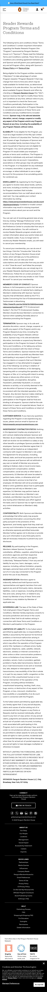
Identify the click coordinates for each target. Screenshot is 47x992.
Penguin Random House (23, 93)
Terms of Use (24, 68)
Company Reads (23, 871)
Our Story (23, 831)
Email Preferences (23, 877)
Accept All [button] (39, 984)
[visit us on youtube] (21, 813)
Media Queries (23, 865)
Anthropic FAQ (23, 899)
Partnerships (23, 862)
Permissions (23, 924)
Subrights (23, 921)
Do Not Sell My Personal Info (23, 890)
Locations (23, 837)
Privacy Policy (9, 68)
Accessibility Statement (23, 846)
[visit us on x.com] (16, 813)
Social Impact (23, 843)
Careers (23, 849)
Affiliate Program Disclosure (23, 893)
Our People (23, 834)
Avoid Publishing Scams (23, 896)
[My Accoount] (37, 9)
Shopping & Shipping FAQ (23, 915)
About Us (23, 828)
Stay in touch (24, 805)
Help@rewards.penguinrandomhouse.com (20, 424)
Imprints (23, 852)
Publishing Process (23, 909)
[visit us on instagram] (35, 813)
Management (23, 840)
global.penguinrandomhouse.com (23, 817)
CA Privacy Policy (23, 887)
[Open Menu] (4, 9)
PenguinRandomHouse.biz (23, 874)
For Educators (23, 918)
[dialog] (23, 976)
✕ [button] (43, 964)
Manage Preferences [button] (10, 983)
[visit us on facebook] (12, 813)
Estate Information (23, 927)
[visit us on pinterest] (31, 813)
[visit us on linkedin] (26, 813)
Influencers (23, 868)
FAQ (23, 912)
